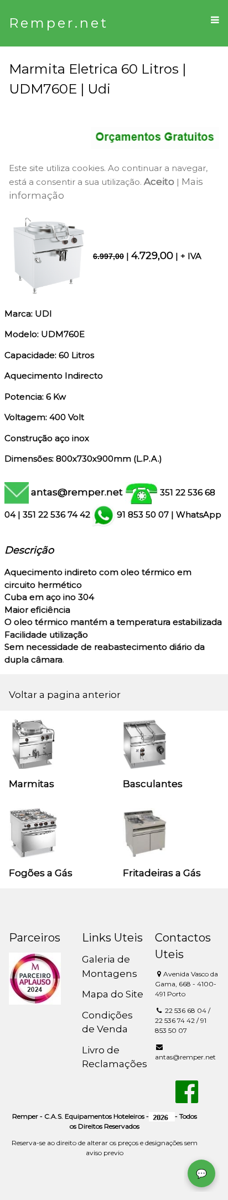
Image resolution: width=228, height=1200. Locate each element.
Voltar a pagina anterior (65, 694)
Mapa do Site (112, 994)
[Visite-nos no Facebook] (186, 1098)
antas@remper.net (77, 492)
